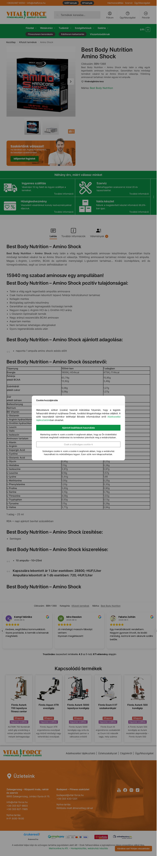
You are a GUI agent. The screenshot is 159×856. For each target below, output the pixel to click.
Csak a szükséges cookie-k (78, 444)
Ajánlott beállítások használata (78, 427)
